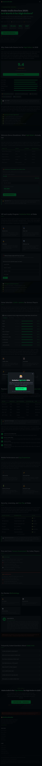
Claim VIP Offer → (21, 388)
